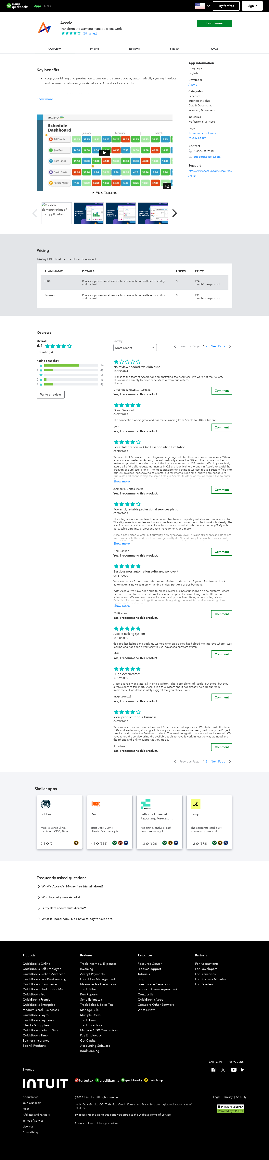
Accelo (192, 84)
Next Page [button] (218, 346)
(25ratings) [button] (90, 33)
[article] (134, 887)
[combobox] (135, 347)
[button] (203, 6)
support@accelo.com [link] (207, 156)
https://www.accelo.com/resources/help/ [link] (210, 173)
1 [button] (204, 346)
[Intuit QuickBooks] (17, 6)
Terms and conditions (202, 133)
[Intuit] (46, 1083)
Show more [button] (45, 99)
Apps (37, 5)
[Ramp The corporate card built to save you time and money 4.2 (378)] (209, 797)
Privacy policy (197, 138)
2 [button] (206, 346)
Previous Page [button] (189, 346)
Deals (47, 6)
